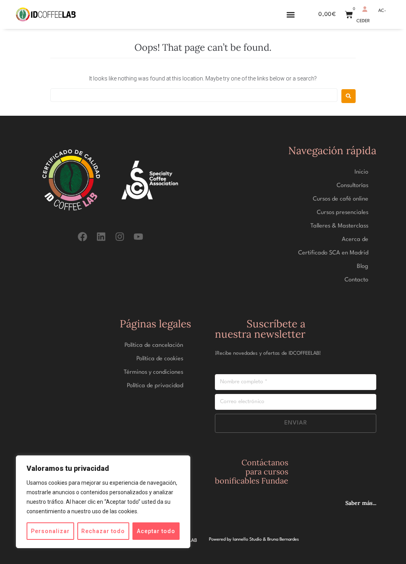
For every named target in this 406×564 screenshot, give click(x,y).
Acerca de (355, 240)
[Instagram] (119, 236)
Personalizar (50, 531)
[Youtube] (138, 236)
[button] (290, 14)
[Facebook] (82, 236)
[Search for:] (193, 95)
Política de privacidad (155, 386)
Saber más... (360, 503)
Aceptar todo (156, 531)
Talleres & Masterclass (339, 226)
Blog (362, 267)
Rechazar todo (103, 531)
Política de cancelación (153, 345)
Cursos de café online (340, 199)
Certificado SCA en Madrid (333, 253)
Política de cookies (159, 359)
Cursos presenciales (342, 213)
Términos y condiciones (153, 372)
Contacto (356, 280)
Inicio (361, 172)
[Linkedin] (100, 236)
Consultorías (352, 186)
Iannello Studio (247, 539)
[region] (103, 501)
